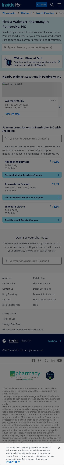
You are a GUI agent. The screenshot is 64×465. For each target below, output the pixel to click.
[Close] (59, 448)
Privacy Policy (12, 462)
